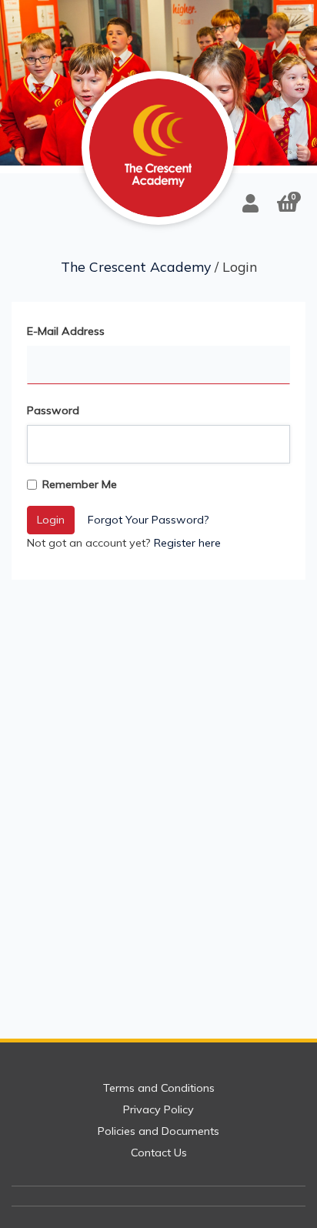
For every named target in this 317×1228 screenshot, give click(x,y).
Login (51, 520)
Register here (187, 543)
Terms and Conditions (159, 1088)
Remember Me (79, 484)
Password (53, 410)
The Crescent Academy (136, 266)
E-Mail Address (66, 331)
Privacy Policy (158, 1109)
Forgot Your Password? (148, 520)
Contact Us (159, 1152)
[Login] (250, 203)
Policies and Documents (158, 1131)
